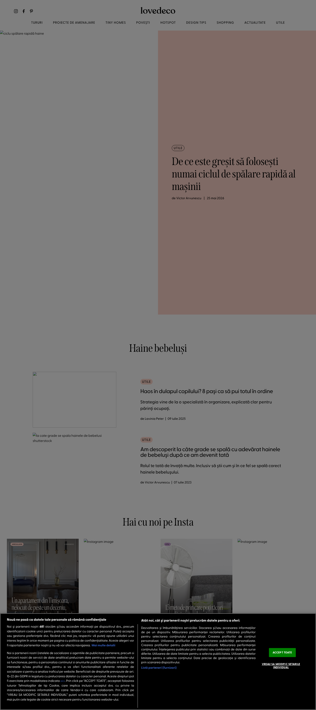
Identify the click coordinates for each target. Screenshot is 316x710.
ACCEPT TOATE (282, 652)
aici (62, 681)
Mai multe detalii (103, 645)
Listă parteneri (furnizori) (159, 667)
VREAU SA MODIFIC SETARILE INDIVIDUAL (281, 665)
